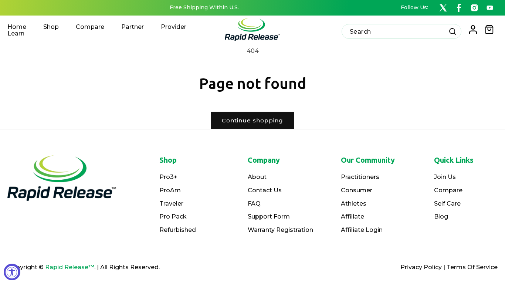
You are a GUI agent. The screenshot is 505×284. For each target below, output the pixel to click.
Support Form (269, 216)
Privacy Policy (421, 267)
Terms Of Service (472, 267)
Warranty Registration (280, 229)
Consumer (356, 190)
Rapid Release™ (69, 267)
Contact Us (265, 190)
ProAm (170, 190)
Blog (441, 216)
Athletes (353, 203)
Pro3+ (168, 176)
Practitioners (360, 176)
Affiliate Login (362, 229)
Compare (448, 190)
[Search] (452, 31)
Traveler (171, 203)
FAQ (254, 203)
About (257, 176)
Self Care (447, 203)
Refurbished (177, 229)
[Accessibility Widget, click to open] (12, 272)
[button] (489, 29)
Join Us (445, 176)
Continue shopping (252, 120)
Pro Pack (173, 216)
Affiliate (352, 216)
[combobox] (401, 31)
